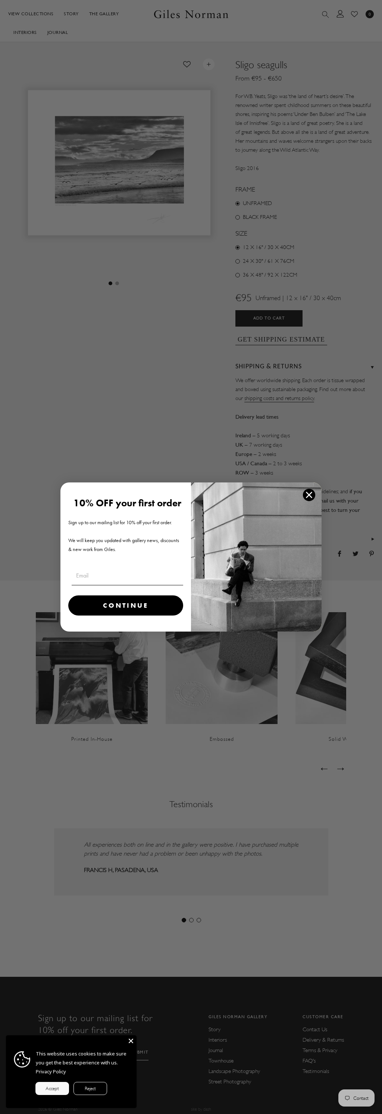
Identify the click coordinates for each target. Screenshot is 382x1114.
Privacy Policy (51, 1071)
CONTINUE (125, 605)
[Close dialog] (309, 494)
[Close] (131, 1041)
